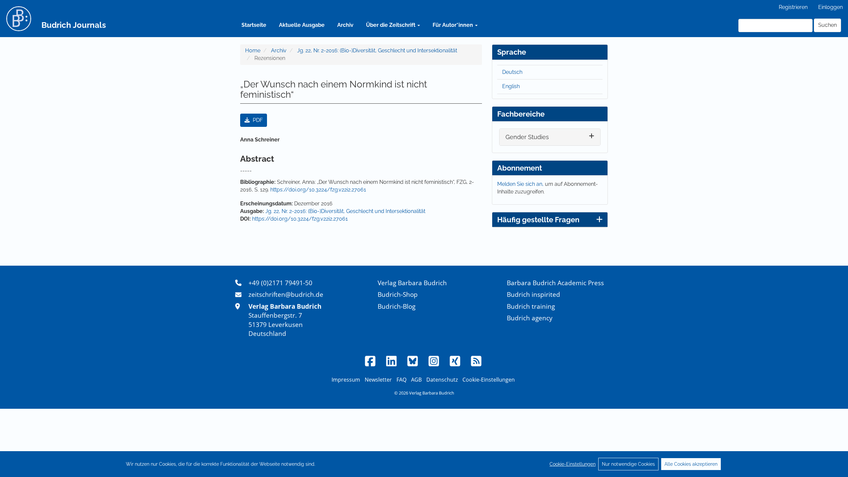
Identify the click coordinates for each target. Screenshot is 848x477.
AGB (416, 379)
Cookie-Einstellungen (573, 464)
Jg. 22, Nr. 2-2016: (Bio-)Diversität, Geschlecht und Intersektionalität (377, 50)
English (511, 86)
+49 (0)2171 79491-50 (280, 282)
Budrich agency (530, 317)
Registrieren (793, 7)
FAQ (401, 379)
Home (252, 50)
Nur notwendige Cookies (628, 464)
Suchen (827, 25)
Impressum (346, 379)
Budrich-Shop (398, 294)
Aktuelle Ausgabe (302, 25)
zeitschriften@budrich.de (285, 294)
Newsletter (378, 379)
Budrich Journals (73, 25)
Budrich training (531, 306)
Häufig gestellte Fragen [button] (538, 219)
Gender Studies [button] (527, 136)
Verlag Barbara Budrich (412, 282)
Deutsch (512, 72)
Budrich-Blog (396, 306)
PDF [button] (257, 120)
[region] (424, 464)
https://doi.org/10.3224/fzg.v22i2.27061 (318, 189)
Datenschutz (442, 379)
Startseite (253, 25)
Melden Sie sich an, (521, 184)
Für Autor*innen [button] (453, 25)
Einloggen (830, 7)
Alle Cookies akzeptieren (690, 464)
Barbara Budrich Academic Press (555, 282)
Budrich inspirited (533, 294)
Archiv (345, 25)
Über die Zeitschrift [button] (391, 25)
